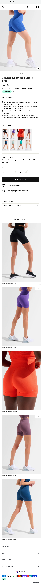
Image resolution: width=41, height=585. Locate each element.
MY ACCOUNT (6, 560)
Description (8, 201)
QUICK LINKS (6, 546)
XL (26, 172)
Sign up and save (8, 566)
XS (4, 172)
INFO (3, 553)
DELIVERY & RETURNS (12, 205)
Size (4, 167)
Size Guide (7, 166)
